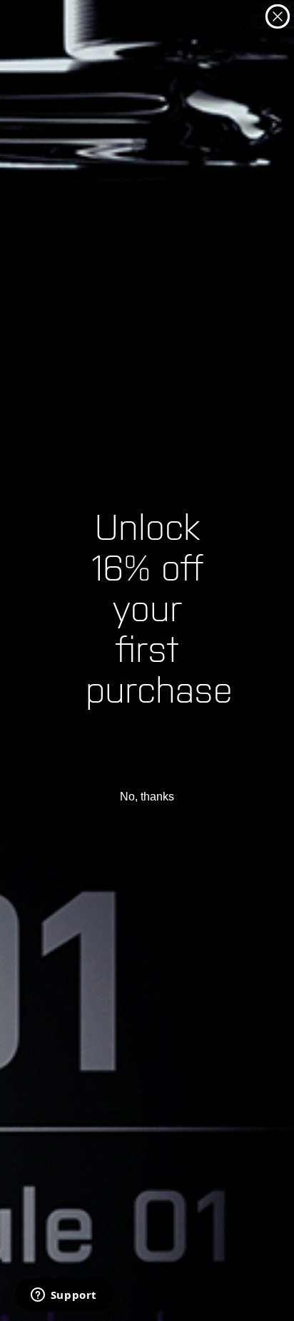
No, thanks (147, 796)
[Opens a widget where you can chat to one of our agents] (63, 1296)
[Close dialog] (277, 16)
